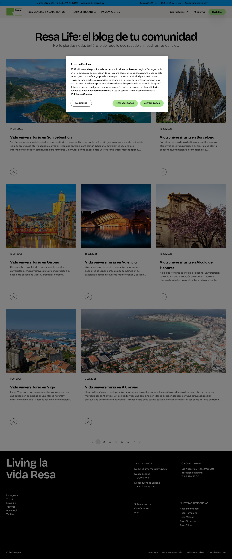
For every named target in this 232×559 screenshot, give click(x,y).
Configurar (81, 103)
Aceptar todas (152, 103)
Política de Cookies (81, 94)
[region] (117, 84)
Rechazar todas (125, 103)
